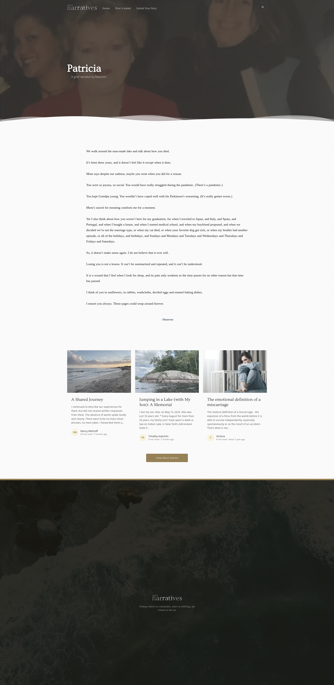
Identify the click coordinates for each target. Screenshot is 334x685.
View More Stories (167, 458)
